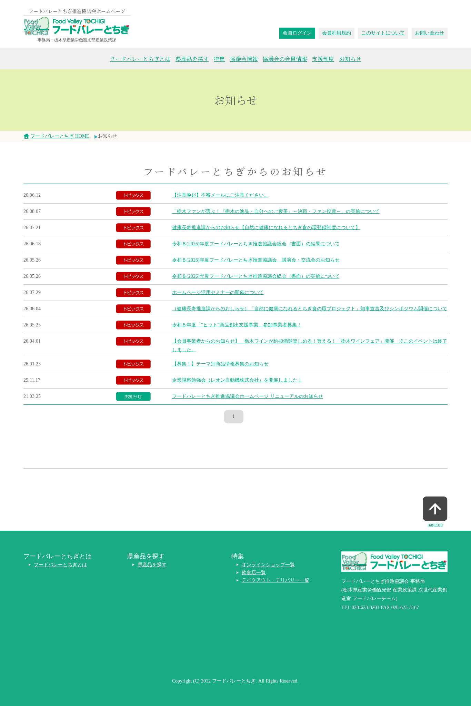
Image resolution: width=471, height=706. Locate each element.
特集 (219, 59)
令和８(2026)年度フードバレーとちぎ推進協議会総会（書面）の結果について (256, 243)
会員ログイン (297, 33)
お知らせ (350, 59)
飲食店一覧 (254, 572)
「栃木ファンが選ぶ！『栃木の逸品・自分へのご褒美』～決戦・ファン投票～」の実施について (276, 211)
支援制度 (323, 59)
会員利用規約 (336, 33)
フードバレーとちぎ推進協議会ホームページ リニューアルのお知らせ (247, 396)
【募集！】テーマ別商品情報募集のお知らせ (220, 363)
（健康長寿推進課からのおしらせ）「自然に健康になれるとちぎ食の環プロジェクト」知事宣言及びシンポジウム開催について (309, 308)
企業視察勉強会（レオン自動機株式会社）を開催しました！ (237, 380)
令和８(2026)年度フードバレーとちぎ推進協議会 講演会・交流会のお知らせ (256, 260)
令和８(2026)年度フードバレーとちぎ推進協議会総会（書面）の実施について (256, 276)
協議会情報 (244, 59)
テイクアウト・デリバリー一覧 (275, 580)
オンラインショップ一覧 (268, 564)
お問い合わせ (429, 33)
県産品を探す (192, 59)
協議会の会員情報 (285, 59)
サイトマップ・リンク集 (164, 651)
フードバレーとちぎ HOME (59, 136)
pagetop (435, 524)
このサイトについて (383, 33)
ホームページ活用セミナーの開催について (218, 292)
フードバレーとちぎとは (140, 59)
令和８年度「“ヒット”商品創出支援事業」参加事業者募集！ (237, 324)
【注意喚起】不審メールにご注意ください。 (220, 195)
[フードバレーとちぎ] (76, 26)
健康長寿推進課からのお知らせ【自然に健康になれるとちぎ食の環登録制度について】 (266, 227)
